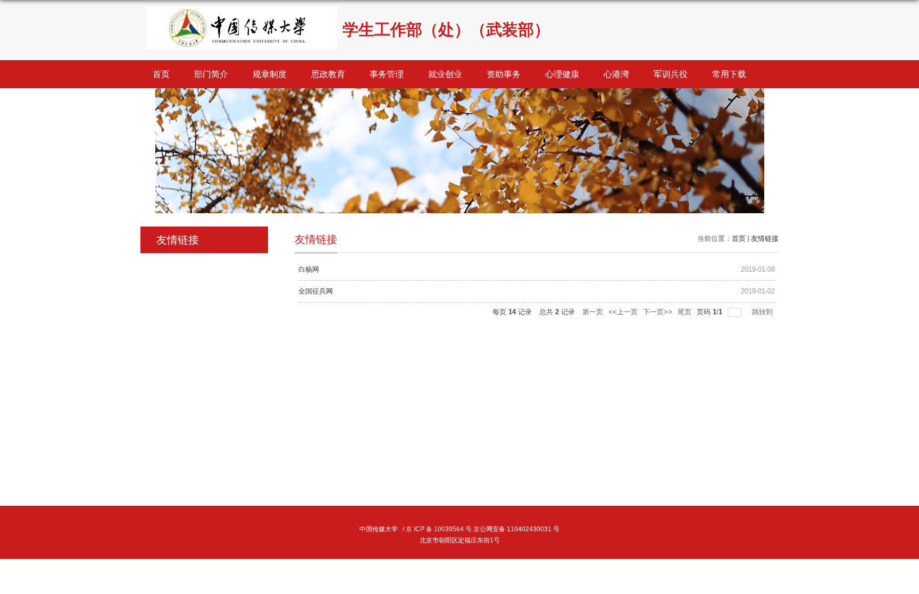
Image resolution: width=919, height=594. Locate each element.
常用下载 (729, 74)
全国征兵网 (315, 291)
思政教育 (328, 74)
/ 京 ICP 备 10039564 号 (437, 529)
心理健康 (562, 74)
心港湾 (616, 74)
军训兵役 (671, 74)
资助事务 (504, 74)
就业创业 (445, 74)
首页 (161, 74)
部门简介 (211, 74)
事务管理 (387, 74)
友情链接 (765, 238)
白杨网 (308, 269)
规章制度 (270, 74)
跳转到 (763, 312)
